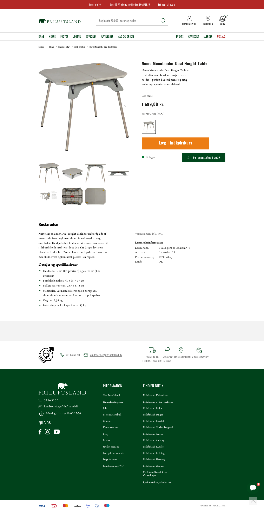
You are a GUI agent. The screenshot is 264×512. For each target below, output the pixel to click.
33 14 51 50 (51, 400)
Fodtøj (64, 36)
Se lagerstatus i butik (206, 157)
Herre (52, 36)
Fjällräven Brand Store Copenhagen (155, 474)
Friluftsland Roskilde (154, 421)
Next (125, 107)
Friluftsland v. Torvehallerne (158, 402)
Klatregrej (107, 36)
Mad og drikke (126, 36)
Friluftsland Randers (153, 447)
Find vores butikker (181, 356)
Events (180, 36)
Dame (41, 36)
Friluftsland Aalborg (153, 440)
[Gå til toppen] (253, 501)
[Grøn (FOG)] (149, 127)
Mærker (208, 36)
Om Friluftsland (111, 395)
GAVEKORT (193, 36)
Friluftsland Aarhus (153, 434)
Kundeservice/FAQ (113, 466)
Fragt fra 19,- (95, 4)
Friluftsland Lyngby (153, 415)
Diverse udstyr (64, 46)
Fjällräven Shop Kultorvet (157, 482)
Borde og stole (79, 46)
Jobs (105, 408)
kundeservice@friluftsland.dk (106, 355)
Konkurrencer (110, 428)
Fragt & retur (110, 460)
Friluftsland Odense (153, 466)
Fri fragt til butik (166, 4)
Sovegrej (91, 36)
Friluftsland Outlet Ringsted (158, 428)
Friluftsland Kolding (153, 453)
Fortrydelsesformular (114, 453)
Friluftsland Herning (154, 460)
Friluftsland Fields (152, 408)
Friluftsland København (156, 395)
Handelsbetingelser (113, 402)
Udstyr (77, 36)
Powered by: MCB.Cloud (212, 505)
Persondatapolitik (112, 415)
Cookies (107, 421)
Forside (41, 46)
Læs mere (147, 96)
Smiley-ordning (111, 447)
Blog (105, 434)
